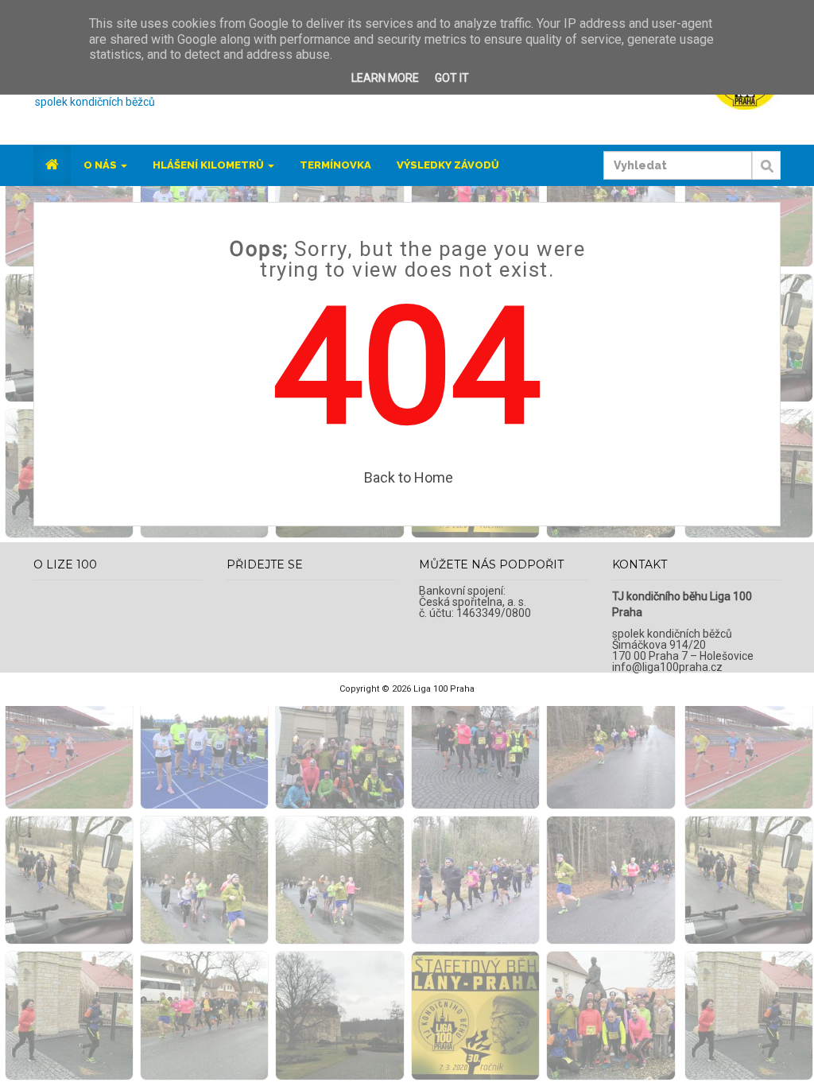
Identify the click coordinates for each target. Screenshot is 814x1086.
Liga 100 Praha (444, 689)
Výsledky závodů (448, 165)
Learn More (385, 78)
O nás (101, 165)
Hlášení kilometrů (209, 165)
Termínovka (335, 165)
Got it (452, 78)
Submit (766, 174)
